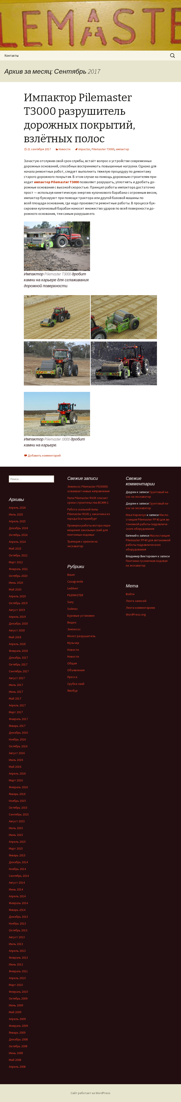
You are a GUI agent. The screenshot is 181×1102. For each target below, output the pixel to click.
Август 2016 (17, 753)
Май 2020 (15, 589)
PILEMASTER (75, 595)
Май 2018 (15, 637)
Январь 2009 (17, 1032)
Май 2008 (15, 1060)
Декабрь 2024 (18, 528)
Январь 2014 (17, 910)
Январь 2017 (17, 726)
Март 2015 (16, 848)
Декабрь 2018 (18, 623)
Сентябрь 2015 (19, 814)
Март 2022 (16, 562)
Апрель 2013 (17, 951)
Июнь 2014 (16, 889)
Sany (70, 602)
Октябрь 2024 (18, 535)
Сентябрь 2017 (19, 671)
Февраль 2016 (18, 787)
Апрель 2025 (17, 521)
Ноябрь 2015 (17, 801)
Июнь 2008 (16, 1053)
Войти (130, 594)
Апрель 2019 (17, 617)
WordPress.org (136, 614)
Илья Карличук (136, 515)
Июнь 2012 (16, 964)
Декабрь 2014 (18, 862)
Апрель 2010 (17, 978)
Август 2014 (17, 883)
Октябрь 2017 (18, 664)
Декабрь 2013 (18, 917)
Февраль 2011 (18, 971)
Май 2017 (15, 698)
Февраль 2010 (18, 992)
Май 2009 (15, 1012)
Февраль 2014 (18, 903)
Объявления (76, 670)
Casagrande (75, 581)
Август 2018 (17, 630)
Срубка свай (75, 684)
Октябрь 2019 (18, 603)
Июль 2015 (16, 828)
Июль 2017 (16, 685)
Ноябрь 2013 (17, 923)
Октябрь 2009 (18, 998)
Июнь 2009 (16, 1005)
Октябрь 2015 (18, 808)
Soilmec (72, 609)
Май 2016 (15, 767)
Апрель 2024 (17, 542)
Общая (72, 663)
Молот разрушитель (81, 636)
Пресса (72, 677)
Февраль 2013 (18, 957)
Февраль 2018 (18, 651)
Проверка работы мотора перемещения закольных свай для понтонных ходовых (89, 530)
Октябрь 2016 (18, 746)
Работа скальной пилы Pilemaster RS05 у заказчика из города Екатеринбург (88, 514)
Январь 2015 (17, 855)
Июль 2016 (16, 760)
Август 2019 (17, 610)
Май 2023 (15, 548)
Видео (71, 622)
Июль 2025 (16, 514)
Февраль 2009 (18, 1026)
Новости (64, 149)
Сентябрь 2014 (19, 876)
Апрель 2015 (17, 842)
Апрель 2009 (17, 1019)
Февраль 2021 (18, 569)
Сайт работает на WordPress (90, 1093)
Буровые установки (80, 616)
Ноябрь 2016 (17, 739)
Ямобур (72, 691)
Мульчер (73, 643)
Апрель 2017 (17, 705)
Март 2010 (16, 985)
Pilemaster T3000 (103, 149)
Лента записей (136, 601)
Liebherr (72, 588)
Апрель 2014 (17, 896)
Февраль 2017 (18, 719)
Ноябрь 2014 (17, 869)
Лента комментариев (140, 608)
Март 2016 (16, 780)
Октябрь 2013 (18, 930)
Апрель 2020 (17, 596)
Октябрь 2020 (18, 576)
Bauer (71, 575)
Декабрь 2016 (18, 733)
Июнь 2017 (16, 692)
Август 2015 (17, 821)
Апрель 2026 (17, 508)
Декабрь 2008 (18, 1039)
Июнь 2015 (16, 835)
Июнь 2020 (16, 583)
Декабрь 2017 (18, 658)
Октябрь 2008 (18, 1046)
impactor (84, 149)
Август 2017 (17, 678)
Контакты (11, 55)
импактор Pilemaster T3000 (56, 182)
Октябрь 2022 (18, 555)
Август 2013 (17, 937)
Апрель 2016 (17, 773)
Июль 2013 (16, 944)
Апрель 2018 (17, 644)
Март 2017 (16, 712)
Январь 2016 (17, 794)
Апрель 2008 (17, 1067)
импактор (122, 149)
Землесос (74, 629)
